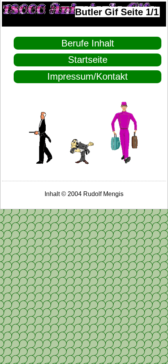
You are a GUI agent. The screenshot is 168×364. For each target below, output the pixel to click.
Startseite (87, 59)
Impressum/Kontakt (87, 76)
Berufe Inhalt (87, 43)
